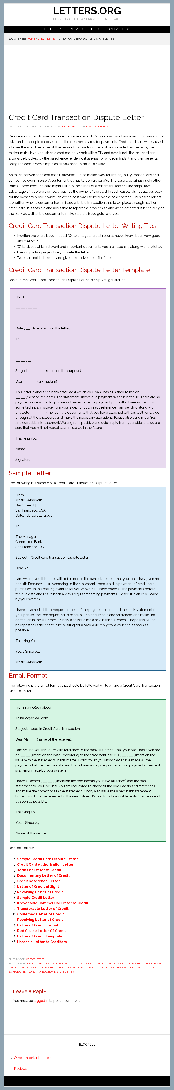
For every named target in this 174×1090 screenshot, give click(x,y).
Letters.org (87, 11)
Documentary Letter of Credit (43, 876)
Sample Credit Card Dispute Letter (47, 859)
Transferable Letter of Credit (43, 909)
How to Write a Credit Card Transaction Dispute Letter (116, 967)
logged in (41, 1001)
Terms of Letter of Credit (39, 870)
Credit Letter (35, 959)
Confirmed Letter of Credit (40, 914)
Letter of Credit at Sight (38, 887)
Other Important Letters (33, 1058)
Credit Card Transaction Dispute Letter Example (60, 963)
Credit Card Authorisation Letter (45, 864)
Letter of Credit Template (40, 936)
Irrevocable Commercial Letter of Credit (52, 903)
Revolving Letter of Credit (40, 892)
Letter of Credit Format (37, 925)
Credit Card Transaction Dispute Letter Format (128, 963)
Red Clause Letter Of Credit (41, 931)
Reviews (20, 1069)
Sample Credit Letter (35, 898)
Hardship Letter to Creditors (42, 942)
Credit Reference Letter (38, 881)
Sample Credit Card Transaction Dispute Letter (41, 971)
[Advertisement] (87, 77)
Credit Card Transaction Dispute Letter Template (43, 967)
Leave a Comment (98, 126)
